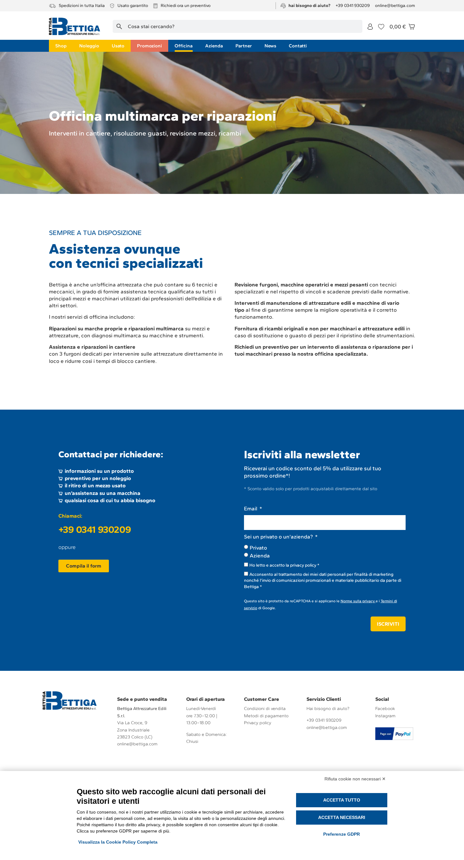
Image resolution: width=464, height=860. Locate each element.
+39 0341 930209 (94, 529)
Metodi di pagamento (266, 716)
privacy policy (303, 565)
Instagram (385, 716)
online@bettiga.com (137, 744)
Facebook (385, 708)
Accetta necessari (341, 817)
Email (251, 508)
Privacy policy (257, 722)
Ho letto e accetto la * (284, 565)
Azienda (260, 555)
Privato (258, 547)
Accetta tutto (341, 800)
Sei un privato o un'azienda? (279, 536)
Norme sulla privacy (358, 601)
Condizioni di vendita (265, 708)
